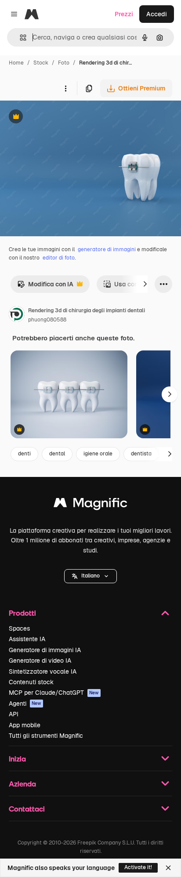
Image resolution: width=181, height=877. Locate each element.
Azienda (22, 783)
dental (57, 453)
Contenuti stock (31, 682)
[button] (90, 576)
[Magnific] (90, 505)
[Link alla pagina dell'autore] (17, 315)
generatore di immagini (107, 249)
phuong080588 (47, 319)
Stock (40, 62)
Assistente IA (27, 639)
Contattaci (27, 808)
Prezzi (124, 14)
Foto (63, 62)
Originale (58, 117)
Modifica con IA (45, 286)
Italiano (90, 575)
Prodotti (22, 612)
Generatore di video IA (40, 660)
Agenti (25, 703)
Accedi (156, 14)
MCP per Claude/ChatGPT (54, 693)
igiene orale (97, 453)
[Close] (168, 868)
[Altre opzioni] (65, 88)
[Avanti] (145, 284)
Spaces (19, 628)
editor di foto (59, 257)
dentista (141, 453)
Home (16, 62)
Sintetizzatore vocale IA (42, 671)
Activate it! (138, 867)
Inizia (17, 758)
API (13, 714)
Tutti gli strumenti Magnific (46, 736)
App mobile (24, 725)
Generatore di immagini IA (45, 650)
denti (24, 453)
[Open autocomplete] (19, 37)
